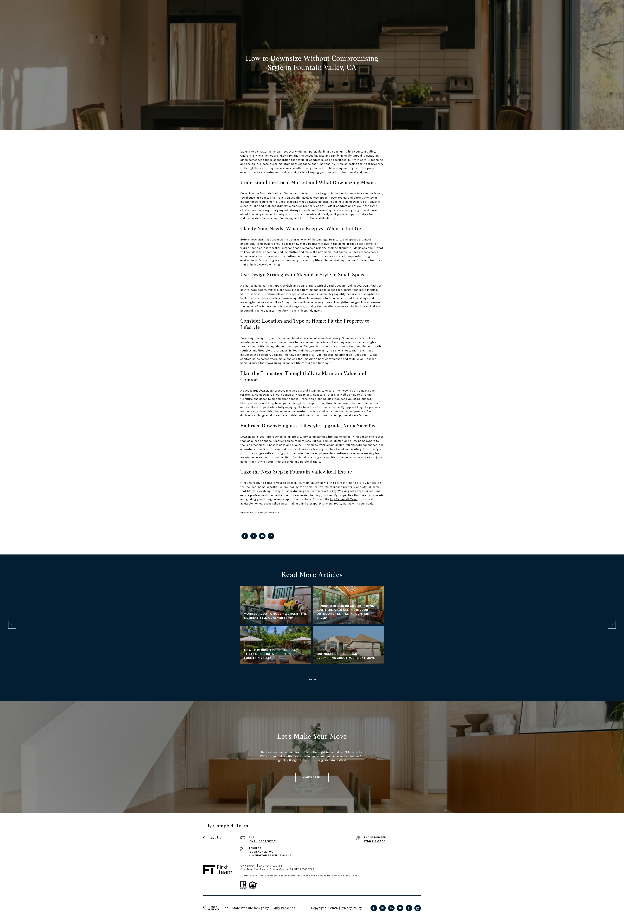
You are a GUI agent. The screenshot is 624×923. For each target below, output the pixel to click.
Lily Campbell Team (344, 499)
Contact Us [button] (312, 777)
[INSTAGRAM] (382, 908)
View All (312, 679)
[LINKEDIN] (391, 908)
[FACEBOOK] (373, 908)
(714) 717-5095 (374, 841)
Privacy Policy (351, 908)
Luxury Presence (282, 908)
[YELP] (409, 908)
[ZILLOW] (417, 908)
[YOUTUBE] (400, 908)
